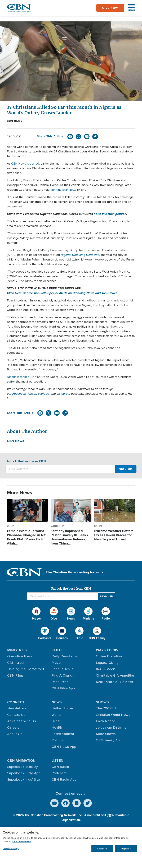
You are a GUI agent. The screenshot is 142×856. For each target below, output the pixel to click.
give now (110, 8)
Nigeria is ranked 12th (21, 377)
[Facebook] (70, 136)
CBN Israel (15, 663)
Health (57, 727)
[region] (71, 841)
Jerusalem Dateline (111, 727)
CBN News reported (25, 163)
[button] (129, 8)
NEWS (57, 702)
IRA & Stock (105, 669)
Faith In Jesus (63, 669)
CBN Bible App (63, 688)
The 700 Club (106, 708)
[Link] (95, 136)
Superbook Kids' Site (23, 780)
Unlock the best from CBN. (26, 461)
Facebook (19, 393)
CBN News (15, 121)
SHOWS (102, 702)
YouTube (43, 393)
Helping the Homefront (25, 669)
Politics (57, 740)
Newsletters (17, 708)
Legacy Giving (107, 663)
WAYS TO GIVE (108, 650)
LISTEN (58, 760)
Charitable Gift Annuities (115, 675)
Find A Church (63, 675)
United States (63, 708)
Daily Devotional (65, 656)
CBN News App (64, 747)
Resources (60, 682)
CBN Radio (60, 767)
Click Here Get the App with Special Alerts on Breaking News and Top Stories (62, 293)
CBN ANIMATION (21, 760)
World (56, 715)
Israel (56, 721)
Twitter (31, 393)
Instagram (63, 393)
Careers (13, 727)
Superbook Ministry (22, 767)
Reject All (126, 848)
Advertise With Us (21, 721)
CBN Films (15, 675)
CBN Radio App (64, 780)
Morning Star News (63, 190)
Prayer (57, 663)
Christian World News (113, 715)
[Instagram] (76, 803)
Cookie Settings (11, 848)
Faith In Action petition (110, 214)
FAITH (57, 650)
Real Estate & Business (114, 682)
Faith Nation (106, 721)
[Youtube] (54, 803)
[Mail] (87, 136)
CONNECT (16, 702)
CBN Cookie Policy (21, 841)
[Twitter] (78, 136)
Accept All (102, 848)
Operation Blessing (22, 656)
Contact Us (16, 715)
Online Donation (109, 656)
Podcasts (59, 773)
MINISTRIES (17, 650)
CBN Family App (109, 740)
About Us (15, 734)
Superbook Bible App (24, 773)
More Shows (106, 734)
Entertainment (63, 734)
